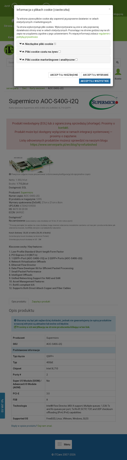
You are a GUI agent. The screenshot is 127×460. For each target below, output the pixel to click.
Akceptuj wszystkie (95, 81)
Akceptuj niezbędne (64, 75)
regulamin (104, 33)
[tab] (63, 43)
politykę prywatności (27, 37)
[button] (36, 44)
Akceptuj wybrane (96, 75)
